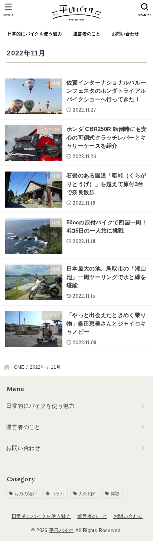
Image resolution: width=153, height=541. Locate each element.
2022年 (37, 367)
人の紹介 (87, 493)
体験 (115, 493)
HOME (17, 367)
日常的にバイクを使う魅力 (34, 34)
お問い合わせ (125, 34)
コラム (58, 493)
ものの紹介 (25, 493)
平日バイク (61, 530)
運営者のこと (87, 34)
